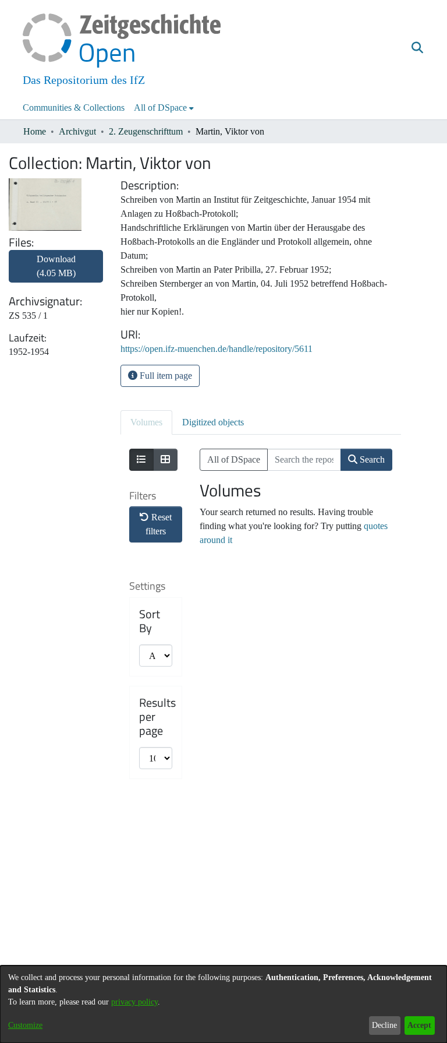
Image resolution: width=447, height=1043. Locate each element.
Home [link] (34, 131)
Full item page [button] (164, 375)
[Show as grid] (165, 460)
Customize (25, 1025)
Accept (419, 1025)
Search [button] (371, 459)
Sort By (149, 621)
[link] (56, 273)
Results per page (157, 717)
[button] (417, 48)
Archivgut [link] (77, 131)
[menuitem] (164, 107)
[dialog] (223, 1004)
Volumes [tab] (146, 422)
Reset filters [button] (159, 524)
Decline (384, 1025)
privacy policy (134, 1002)
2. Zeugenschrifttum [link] (146, 131)
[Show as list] (141, 460)
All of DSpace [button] (160, 107)
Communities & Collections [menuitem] (74, 107)
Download (56, 266)
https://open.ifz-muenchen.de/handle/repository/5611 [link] (216, 349)
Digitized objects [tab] (213, 422)
